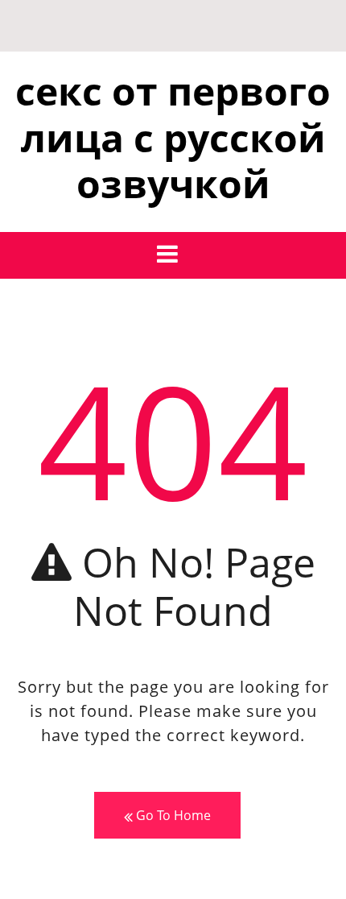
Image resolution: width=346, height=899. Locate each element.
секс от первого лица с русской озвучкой (173, 136)
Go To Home (172, 815)
